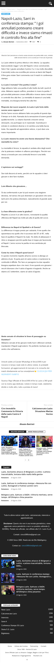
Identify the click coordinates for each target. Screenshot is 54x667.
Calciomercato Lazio (9, 614)
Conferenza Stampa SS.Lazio (12, 625)
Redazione (5, 478)
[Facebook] (4, 48)
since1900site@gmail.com (30, 535)
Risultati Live (37, 656)
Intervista (4, 618)
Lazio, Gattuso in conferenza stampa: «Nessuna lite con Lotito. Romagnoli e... (34, 575)
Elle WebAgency (40, 540)
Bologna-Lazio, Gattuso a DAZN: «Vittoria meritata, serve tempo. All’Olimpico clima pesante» (44, 451)
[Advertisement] (27, 303)
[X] (10, 48)
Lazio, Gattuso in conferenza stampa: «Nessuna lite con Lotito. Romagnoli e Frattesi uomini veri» (26, 452)
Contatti (43, 646)
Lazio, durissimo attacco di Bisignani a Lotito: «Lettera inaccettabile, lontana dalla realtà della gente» (9, 450)
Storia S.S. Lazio (7, 629)
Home (3, 9)
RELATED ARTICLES (17, 432)
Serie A (4, 622)
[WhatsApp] (22, 48)
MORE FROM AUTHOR (35, 432)
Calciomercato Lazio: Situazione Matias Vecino (42, 411)
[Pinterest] (16, 48)
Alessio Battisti (8, 42)
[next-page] (28, 460)
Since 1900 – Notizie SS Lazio (27, 649)
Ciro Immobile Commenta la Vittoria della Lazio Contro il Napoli (12, 412)
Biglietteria (5, 633)
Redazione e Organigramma (21, 656)
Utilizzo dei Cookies (21, 646)
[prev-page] (25, 460)
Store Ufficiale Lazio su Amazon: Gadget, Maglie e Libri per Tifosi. (27, 652)
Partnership (34, 646)
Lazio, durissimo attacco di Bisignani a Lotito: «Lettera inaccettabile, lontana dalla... (33, 563)
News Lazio (11, 9)
